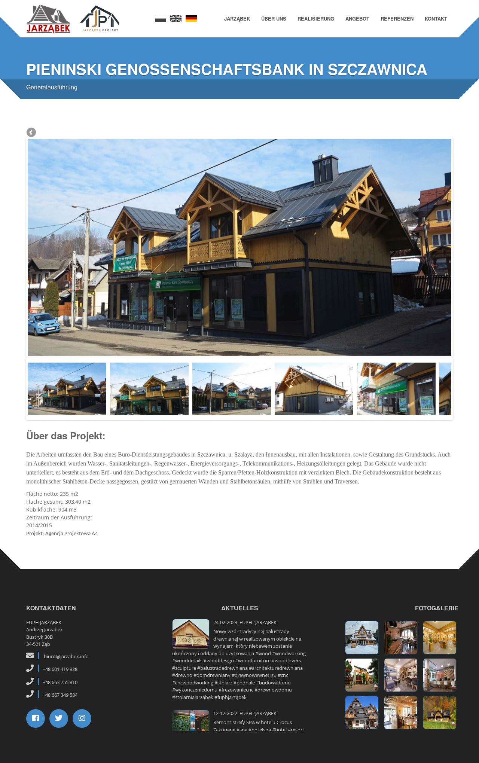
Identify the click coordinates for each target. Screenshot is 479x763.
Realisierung (316, 18)
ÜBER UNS (273, 18)
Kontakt (436, 18)
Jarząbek (237, 18)
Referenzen (397, 18)
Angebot (357, 18)
